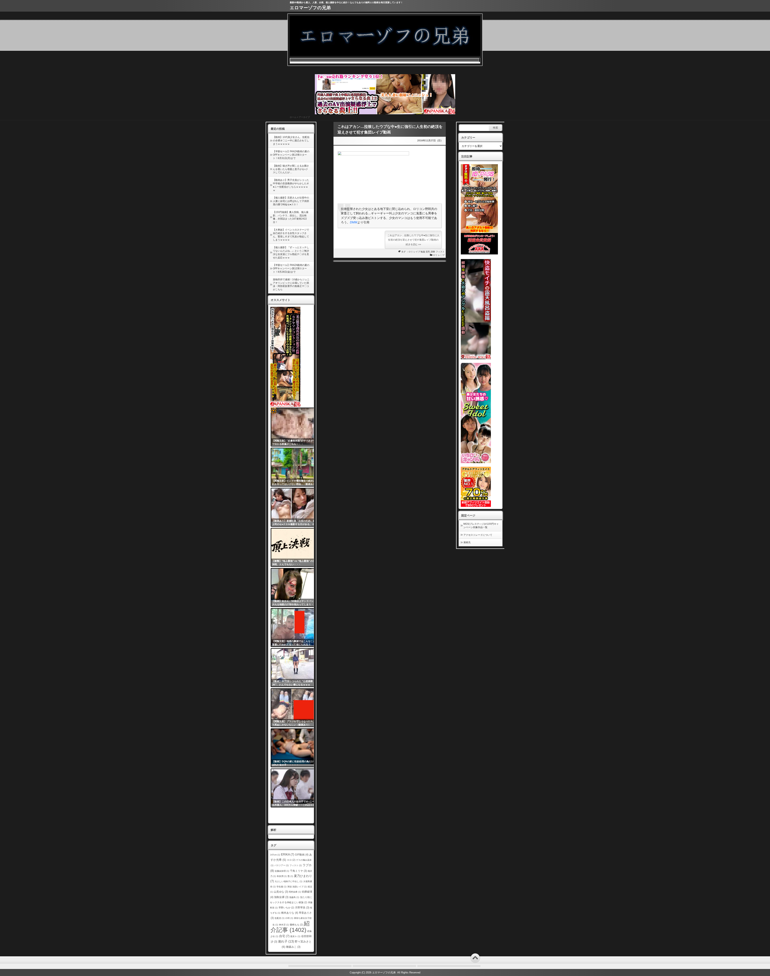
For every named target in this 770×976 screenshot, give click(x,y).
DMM (353, 222)
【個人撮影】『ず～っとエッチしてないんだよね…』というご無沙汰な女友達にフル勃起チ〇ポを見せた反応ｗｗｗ (291, 252)
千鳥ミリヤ (298, 871)
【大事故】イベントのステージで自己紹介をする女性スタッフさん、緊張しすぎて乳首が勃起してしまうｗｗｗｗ (291, 234)
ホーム (293, 117)
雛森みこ (293, 947)
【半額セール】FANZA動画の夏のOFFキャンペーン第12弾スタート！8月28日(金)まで (291, 268)
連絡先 (467, 542)
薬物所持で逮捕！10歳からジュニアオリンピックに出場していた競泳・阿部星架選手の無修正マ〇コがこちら (291, 284)
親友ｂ (295, 936)
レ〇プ (441, 255)
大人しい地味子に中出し (288, 881)
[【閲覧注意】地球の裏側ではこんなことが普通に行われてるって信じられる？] (295, 627)
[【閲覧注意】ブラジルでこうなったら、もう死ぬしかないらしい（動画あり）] (295, 708)
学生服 (282, 886)
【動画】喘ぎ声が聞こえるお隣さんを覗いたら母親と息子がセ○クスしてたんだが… (291, 169)
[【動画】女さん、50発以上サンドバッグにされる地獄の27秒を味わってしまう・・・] (295, 587)
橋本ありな (289, 912)
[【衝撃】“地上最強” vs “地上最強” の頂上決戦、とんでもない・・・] (295, 547)
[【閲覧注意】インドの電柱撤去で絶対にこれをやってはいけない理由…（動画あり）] (295, 467)
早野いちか (286, 907)
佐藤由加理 (282, 871)
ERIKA (287, 854)
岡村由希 (295, 892)
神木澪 (284, 924)
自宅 (284, 936)
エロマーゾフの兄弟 (310, 7)
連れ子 (286, 941)
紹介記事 (290, 926)
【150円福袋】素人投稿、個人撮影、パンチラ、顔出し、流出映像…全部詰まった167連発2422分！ (290, 217)
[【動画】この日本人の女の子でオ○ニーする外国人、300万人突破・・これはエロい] (295, 788)
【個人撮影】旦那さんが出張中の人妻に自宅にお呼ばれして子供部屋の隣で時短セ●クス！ (291, 201)
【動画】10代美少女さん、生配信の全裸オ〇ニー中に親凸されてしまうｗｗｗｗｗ (291, 140)
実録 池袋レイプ (297, 886)
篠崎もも (296, 924)
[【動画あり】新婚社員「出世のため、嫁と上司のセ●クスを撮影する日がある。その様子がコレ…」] (295, 507)
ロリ (410, 251)
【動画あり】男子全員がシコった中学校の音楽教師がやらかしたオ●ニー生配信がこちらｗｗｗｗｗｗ (291, 185)
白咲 (289, 918)
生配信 (280, 918)
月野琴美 (302, 907)
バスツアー (281, 865)
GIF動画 (301, 854)
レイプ (416, 251)
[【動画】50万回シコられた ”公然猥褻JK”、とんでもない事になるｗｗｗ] (295, 667)
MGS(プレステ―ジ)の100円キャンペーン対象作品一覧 (481, 525)
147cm (275, 854)
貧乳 (428, 251)
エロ (291, 860)
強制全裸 (281, 897)
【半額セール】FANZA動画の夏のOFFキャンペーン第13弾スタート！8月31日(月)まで (291, 155)
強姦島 (294, 897)
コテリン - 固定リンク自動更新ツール (273, 410)
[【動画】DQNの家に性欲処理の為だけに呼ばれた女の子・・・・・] (295, 748)
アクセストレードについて (477, 535)
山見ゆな (281, 891)
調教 (433, 251)
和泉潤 (282, 876)
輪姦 (423, 251)
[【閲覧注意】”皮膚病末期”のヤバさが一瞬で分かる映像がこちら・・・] (295, 427)
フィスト (440, 251)
